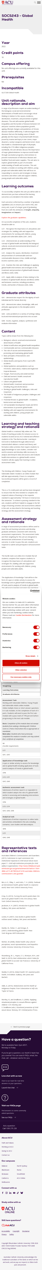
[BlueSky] (22, 1193)
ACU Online (21, 1178)
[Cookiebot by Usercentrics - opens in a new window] (30, 591)
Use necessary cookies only (21, 677)
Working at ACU (7, 1147)
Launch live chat (8, 1087)
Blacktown (5, 1170)
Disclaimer (26, 1231)
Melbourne (6, 1182)
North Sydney (22, 1166)
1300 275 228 (11, 1128)
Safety (11, 1234)
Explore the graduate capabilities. (14, 217)
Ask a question (9, 1126)
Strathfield (21, 1174)
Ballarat (4, 1166)
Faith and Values (8, 1143)
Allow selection (21, 670)
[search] (35, 2)
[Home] (10, 5)
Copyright (16, 1231)
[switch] (36, 634)
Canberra (5, 1178)
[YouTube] (14, 1193)
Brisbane (5, 1174)
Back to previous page (21, 1027)
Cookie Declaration (24, 615)
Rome (19, 1170)
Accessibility (6, 1231)
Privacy (4, 1234)
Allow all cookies (21, 663)
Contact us (6, 1155)
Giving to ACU (7, 1151)
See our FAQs (7, 1117)
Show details (30, 656)
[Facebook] (3, 1193)
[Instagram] (6, 1193)
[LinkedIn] (10, 1193)
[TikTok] (18, 1193)
